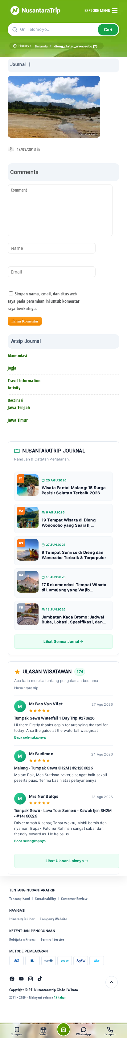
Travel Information (24, 380)
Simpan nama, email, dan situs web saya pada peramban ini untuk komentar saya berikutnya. (44, 301)
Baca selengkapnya (30, 737)
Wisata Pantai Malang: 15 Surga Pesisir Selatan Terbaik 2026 (74, 490)
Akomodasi (17, 356)
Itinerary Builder (22, 919)
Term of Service (52, 939)
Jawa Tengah (19, 407)
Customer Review (74, 898)
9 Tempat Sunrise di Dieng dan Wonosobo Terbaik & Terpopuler (74, 555)
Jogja (12, 368)
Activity (14, 388)
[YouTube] (21, 979)
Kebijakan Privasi (22, 939)
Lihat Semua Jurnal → (63, 641)
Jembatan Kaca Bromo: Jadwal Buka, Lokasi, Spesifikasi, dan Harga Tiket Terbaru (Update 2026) (73, 619)
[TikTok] (40, 979)
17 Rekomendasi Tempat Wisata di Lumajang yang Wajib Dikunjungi (74, 587)
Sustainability (45, 898)
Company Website (53, 919)
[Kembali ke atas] (111, 982)
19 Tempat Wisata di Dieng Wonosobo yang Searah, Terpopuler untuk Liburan (69, 522)
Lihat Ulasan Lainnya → (67, 860)
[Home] (63, 1029)
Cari (108, 29)
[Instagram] (30, 979)
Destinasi (15, 400)
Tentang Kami (19, 898)
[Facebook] (12, 979)
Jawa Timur (18, 420)
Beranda (41, 46)
